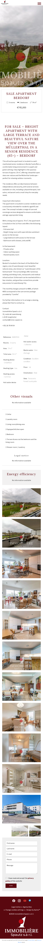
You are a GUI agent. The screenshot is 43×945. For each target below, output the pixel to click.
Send (11, 885)
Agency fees (27, 907)
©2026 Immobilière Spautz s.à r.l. (21, 914)
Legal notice (16, 907)
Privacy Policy (31, 940)
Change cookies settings (14, 910)
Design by (33, 910)
